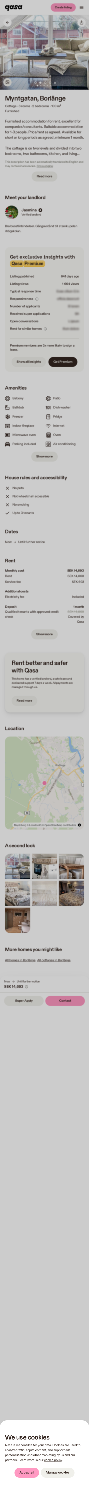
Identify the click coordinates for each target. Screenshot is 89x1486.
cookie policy (53, 1460)
